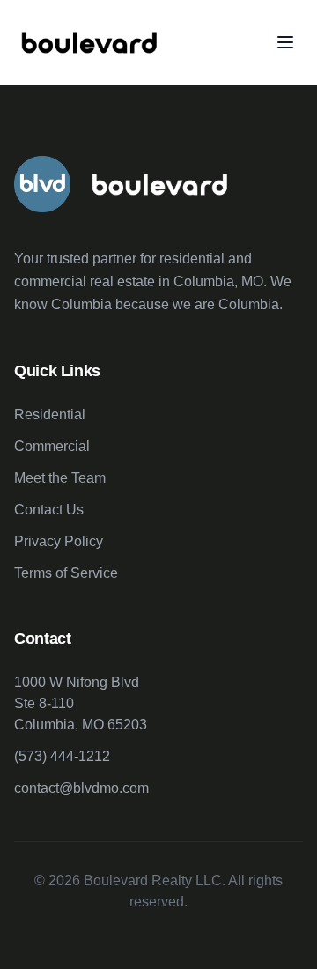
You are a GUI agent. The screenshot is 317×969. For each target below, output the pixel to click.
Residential (49, 414)
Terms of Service (66, 573)
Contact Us (49, 509)
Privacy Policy (58, 541)
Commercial (52, 446)
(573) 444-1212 (62, 756)
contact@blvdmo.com (81, 787)
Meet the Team (60, 477)
